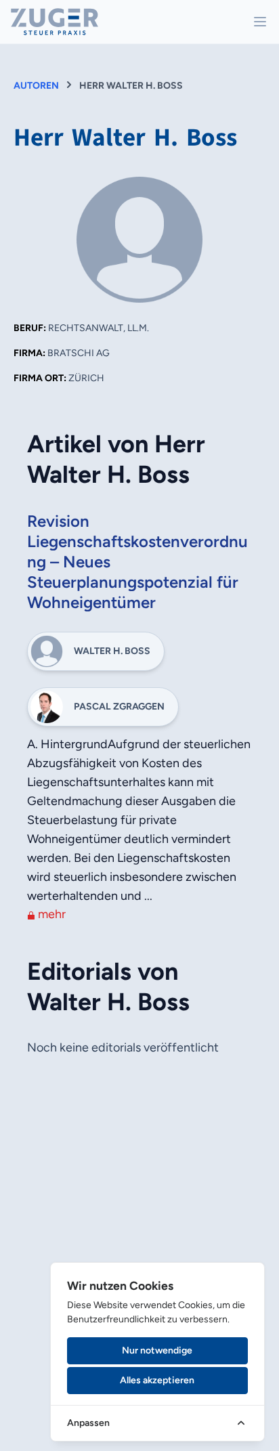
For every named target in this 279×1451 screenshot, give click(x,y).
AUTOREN (36, 85)
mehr (50, 914)
